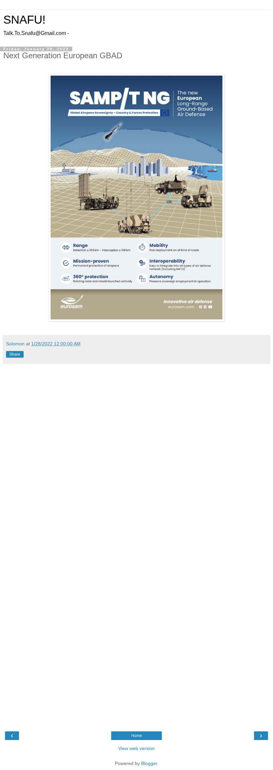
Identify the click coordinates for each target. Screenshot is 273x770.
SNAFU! (24, 19)
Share (14, 354)
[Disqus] (136, 457)
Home (136, 735)
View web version (136, 748)
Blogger (149, 763)
